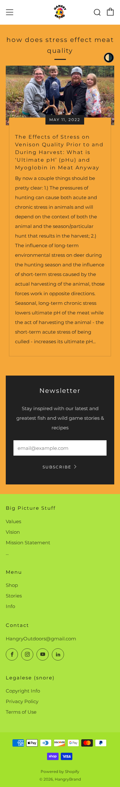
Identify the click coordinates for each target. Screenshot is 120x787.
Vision (13, 532)
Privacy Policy (22, 701)
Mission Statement (28, 543)
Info (10, 606)
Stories (14, 596)
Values (13, 521)
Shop (12, 585)
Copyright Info (23, 691)
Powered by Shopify (60, 771)
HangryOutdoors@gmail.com (41, 639)
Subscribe (57, 467)
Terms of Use (21, 712)
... (7, 553)
